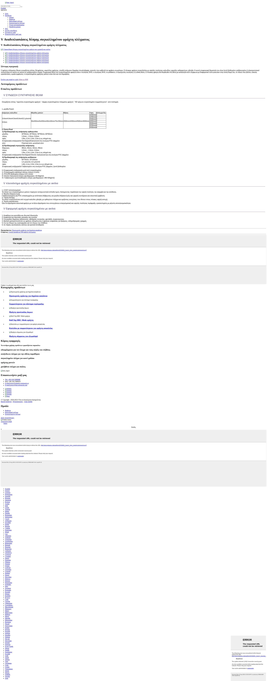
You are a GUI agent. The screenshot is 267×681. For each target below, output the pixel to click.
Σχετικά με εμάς (10, 32)
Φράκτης (12, 19)
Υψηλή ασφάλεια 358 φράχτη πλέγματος (22, 232)
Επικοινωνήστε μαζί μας (13, 34)
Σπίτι (6, 14)
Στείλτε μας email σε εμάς (9, 79)
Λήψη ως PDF (23, 79)
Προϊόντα (8, 15)
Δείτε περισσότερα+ (7, 418)
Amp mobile (28, 402)
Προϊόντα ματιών (15, 27)
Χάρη (5, 423)
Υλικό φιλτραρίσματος (16, 25)
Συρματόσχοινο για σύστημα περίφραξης (26, 304)
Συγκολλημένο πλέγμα (16, 23)
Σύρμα (11, 17)
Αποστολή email (6, 421)
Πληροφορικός (18, 402)
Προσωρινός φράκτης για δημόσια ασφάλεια (27, 230)
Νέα (6, 29)
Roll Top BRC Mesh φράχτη (21, 320)
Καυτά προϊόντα (6, 402)
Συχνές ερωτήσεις (11, 30)
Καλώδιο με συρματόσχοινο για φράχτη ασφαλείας (31, 328)
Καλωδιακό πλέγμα (15, 21)
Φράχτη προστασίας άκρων (21, 312)
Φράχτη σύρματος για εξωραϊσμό (23, 336)
